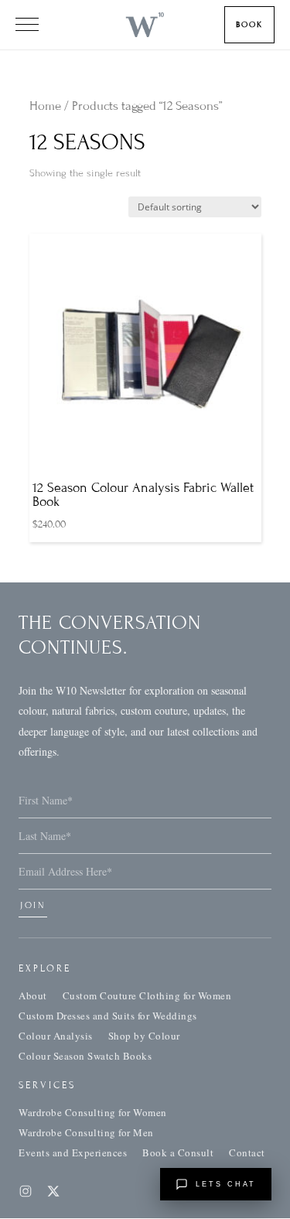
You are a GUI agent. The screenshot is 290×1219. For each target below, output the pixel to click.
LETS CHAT (226, 1184)
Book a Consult (177, 1152)
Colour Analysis (56, 1036)
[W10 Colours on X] (53, 1191)
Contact (247, 1152)
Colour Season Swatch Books (85, 1056)
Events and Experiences (73, 1152)
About (33, 995)
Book (249, 24)
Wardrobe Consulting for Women (93, 1112)
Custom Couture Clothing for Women (147, 995)
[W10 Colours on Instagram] (25, 1191)
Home (45, 106)
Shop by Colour (144, 1036)
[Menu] (27, 24)
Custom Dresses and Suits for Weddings (108, 1016)
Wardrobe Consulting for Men (86, 1132)
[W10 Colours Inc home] (145, 24)
